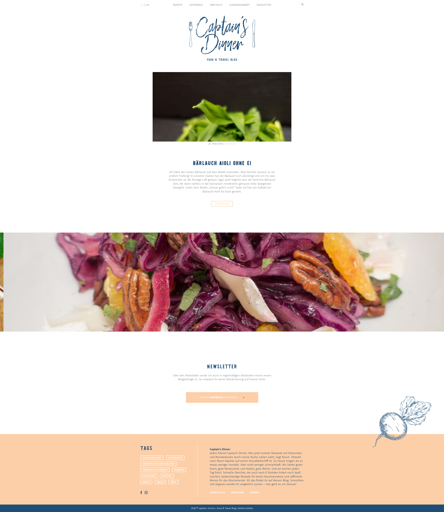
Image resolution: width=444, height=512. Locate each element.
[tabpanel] (222, 282)
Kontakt (255, 492)
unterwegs (196, 4)
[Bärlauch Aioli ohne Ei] (222, 107)
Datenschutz (217, 492)
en (147, 4)
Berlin (146, 482)
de (142, 4)
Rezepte (177, 4)
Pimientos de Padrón (155, 469)
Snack (160, 482)
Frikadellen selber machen (158, 463)
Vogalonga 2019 (152, 457)
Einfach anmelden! (219, 397)
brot (173, 482)
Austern (167, 475)
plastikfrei (149, 475)
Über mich (216, 4)
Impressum (237, 492)
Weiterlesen (222, 203)
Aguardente (175, 457)
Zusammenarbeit (239, 4)
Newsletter (264, 4)
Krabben (179, 469)
